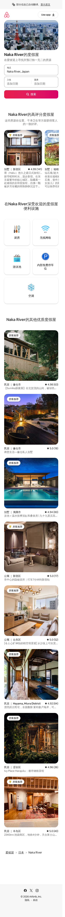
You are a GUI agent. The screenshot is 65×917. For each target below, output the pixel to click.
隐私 (27, 900)
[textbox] (17, 84)
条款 (35, 900)
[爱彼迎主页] (6, 14)
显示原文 (45, 4)
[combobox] (31, 71)
